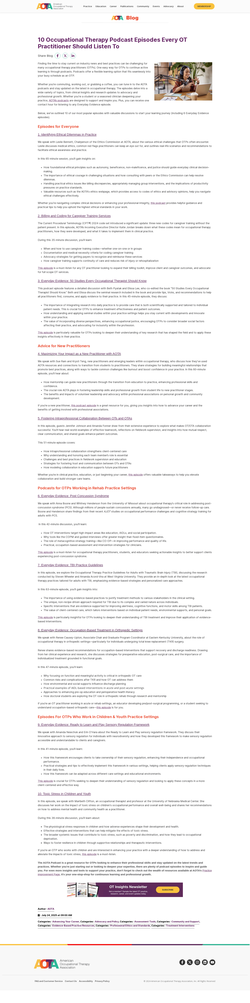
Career (113, 6)
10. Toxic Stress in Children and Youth (64, 794)
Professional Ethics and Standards (130, 925)
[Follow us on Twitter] (190, 962)
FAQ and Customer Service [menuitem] (49, 981)
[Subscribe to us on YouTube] (212, 962)
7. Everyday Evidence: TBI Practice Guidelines (70, 565)
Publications (126, 6)
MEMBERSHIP (204, 6)
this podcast (158, 202)
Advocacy (168, 6)
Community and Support (185, 921)
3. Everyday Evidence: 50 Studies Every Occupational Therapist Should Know (92, 281)
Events (156, 6)
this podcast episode (83, 405)
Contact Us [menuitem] (71, 981)
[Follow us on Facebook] (182, 962)
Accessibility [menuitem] (86, 981)
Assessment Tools (145, 921)
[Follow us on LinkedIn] (205, 962)
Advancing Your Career (65, 921)
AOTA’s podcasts (59, 100)
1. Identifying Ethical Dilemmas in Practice (67, 134)
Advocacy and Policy (107, 921)
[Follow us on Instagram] (197, 962)
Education (101, 6)
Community (143, 6)
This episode (45, 267)
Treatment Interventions (180, 925)
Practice (87, 6)
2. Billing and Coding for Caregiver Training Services (74, 216)
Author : (46, 908)
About (180, 6)
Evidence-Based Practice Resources (73, 925)
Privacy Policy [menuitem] (102, 981)
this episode (135, 474)
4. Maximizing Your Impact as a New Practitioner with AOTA (79, 354)
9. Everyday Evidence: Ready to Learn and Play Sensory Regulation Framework (93, 724)
